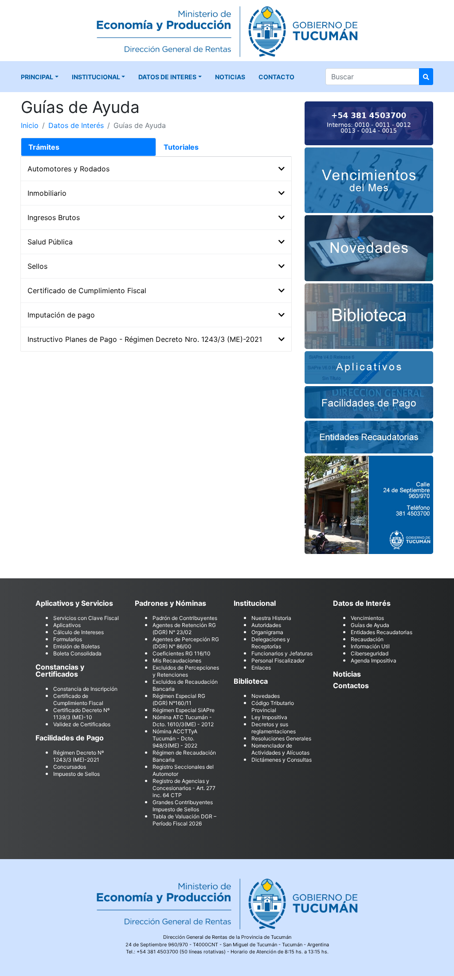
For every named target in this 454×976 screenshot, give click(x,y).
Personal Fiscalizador (278, 660)
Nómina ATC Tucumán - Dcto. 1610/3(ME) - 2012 (183, 721)
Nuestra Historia (271, 618)
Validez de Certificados (81, 724)
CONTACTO (276, 77)
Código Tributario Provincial (272, 706)
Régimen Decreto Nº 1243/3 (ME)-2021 (78, 756)
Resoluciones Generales (281, 738)
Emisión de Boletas (76, 646)
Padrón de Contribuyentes (185, 618)
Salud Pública (50, 241)
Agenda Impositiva (373, 660)
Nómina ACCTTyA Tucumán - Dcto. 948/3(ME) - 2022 (175, 738)
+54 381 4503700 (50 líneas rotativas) (181, 952)
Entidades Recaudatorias (381, 632)
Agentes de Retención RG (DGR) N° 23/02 (184, 628)
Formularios (67, 639)
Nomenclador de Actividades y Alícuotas (280, 749)
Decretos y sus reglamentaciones (273, 728)
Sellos (37, 266)
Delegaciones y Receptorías (270, 643)
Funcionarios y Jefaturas (282, 653)
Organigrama (267, 632)
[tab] (88, 147)
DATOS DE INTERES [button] (167, 77)
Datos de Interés (76, 125)
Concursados (69, 766)
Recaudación (367, 639)
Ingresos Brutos (53, 217)
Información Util (370, 646)
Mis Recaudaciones (177, 660)
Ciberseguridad (369, 653)
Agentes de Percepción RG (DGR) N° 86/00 (186, 643)
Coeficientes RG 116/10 (182, 653)
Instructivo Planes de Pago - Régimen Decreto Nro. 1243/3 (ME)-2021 (144, 339)
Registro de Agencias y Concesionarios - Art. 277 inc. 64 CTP (184, 788)
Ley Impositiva (269, 717)
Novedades (265, 696)
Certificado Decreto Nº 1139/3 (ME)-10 (81, 713)
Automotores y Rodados (68, 168)
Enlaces (261, 667)
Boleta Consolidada (77, 653)
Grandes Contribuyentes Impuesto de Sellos (183, 806)
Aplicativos (67, 625)
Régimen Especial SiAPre (184, 710)
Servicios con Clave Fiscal (86, 618)
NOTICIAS (230, 77)
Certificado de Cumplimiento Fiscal (86, 290)
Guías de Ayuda (370, 625)
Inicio (30, 125)
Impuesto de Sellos (76, 774)
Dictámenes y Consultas (281, 759)
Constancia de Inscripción (85, 689)
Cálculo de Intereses (78, 632)
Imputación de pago (61, 314)
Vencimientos (367, 618)
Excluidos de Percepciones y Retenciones (186, 671)
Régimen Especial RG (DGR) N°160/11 (179, 699)
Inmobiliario (47, 193)
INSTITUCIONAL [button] (96, 77)
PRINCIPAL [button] (37, 77)
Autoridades (266, 625)
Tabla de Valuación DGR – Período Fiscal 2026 (184, 820)
